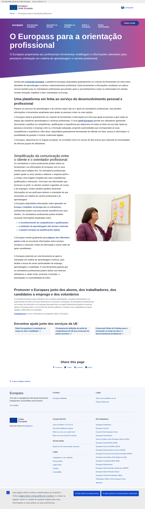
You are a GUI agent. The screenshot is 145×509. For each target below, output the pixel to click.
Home (12, 13)
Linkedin (80, 367)
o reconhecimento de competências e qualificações (43, 223)
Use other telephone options (63, 428)
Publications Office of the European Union (111, 479)
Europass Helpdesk (60, 398)
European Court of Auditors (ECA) (108, 446)
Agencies (99, 482)
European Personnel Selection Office (109, 475)
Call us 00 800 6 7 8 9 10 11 (63, 425)
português (128, 8)
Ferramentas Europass (32, 26)
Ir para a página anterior (21, 381)
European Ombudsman (104, 464)
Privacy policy (58, 461)
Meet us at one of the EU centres (64, 435)
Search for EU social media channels (66, 446)
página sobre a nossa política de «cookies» (36, 496)
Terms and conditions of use (106, 398)
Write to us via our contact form (64, 432)
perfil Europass (85, 121)
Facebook (58, 367)
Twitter (69, 367)
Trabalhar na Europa (69, 26)
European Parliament (103, 425)
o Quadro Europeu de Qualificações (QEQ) (39, 230)
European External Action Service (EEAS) (110, 450)
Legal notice (57, 465)
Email (90, 367)
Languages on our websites (63, 457)
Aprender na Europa (52, 26)
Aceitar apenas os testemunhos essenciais (120, 493)
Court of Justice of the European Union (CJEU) (112, 439)
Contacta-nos (20, 314)
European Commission (104, 435)
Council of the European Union (107, 432)
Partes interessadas (103, 26)
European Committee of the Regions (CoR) (111, 457)
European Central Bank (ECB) (106, 443)
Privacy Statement (102, 402)
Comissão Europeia (34, 82)
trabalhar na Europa (33, 207)
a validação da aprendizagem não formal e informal (43, 226)
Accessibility (14, 405)
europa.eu (28, 426)
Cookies (56, 468)
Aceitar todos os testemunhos (87, 493)
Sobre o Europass (86, 26)
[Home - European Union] (21, 7)
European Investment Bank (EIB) (107, 461)
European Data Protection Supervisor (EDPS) (112, 468)
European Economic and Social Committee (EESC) (114, 454)
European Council (102, 428)
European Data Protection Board (107, 472)
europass (17, 25)
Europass (16, 393)
